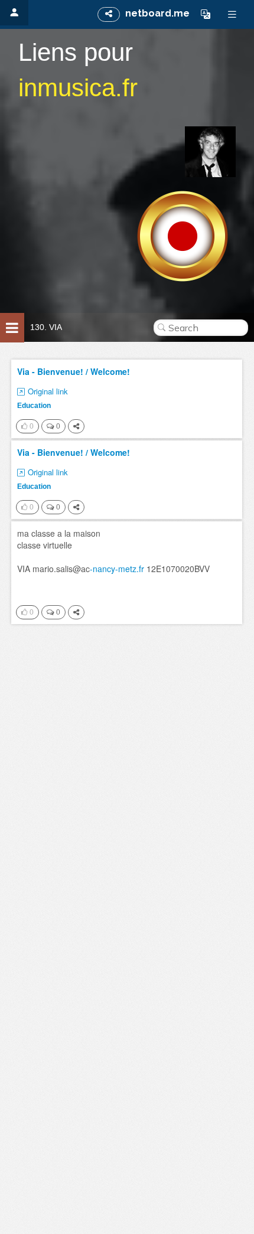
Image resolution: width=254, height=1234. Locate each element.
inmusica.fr (78, 88)
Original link (48, 391)
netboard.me (157, 13)
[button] (205, 14)
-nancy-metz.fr (117, 568)
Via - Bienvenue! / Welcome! (73, 371)
